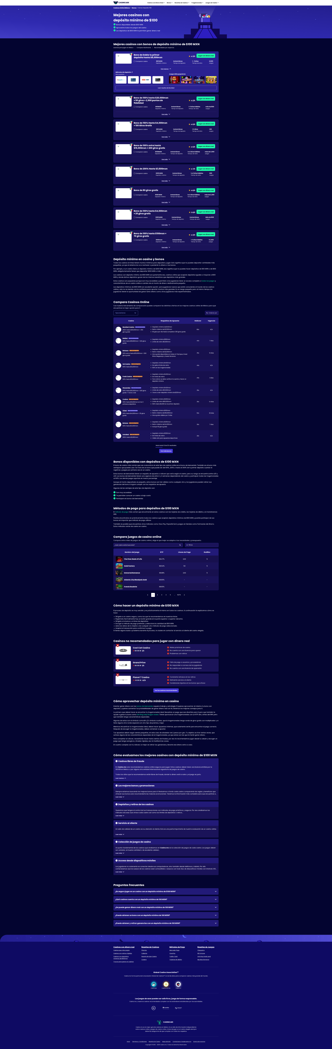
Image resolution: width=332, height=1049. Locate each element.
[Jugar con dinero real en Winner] (124, 172)
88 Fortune (201, 953)
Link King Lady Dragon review (148, 714)
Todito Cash (173, 956)
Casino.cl (178, 988)
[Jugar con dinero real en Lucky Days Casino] (124, 238)
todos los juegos (208, 281)
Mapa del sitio (166, 1041)
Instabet (126, 434)
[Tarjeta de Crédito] (157, 80)
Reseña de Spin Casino (149, 956)
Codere (125, 399)
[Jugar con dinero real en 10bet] (124, 216)
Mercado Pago (174, 950)
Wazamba (126, 388)
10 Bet (125, 411)
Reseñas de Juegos (205, 947)
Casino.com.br (166, 988)
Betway (125, 423)
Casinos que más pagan (121, 950)
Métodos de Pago (177, 947)
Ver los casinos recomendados (166, 690)
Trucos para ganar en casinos (123, 962)
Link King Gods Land (204, 956)
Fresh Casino (127, 376)
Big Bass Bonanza (203, 960)
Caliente (144, 953)
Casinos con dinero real (123, 947)
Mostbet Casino (128, 327)
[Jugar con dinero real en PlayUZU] (124, 193)
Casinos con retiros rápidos (122, 953)
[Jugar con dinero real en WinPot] (124, 128)
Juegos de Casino (211, 3)
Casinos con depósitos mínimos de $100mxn (121, 958)
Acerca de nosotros (199, 1041)
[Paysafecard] (121, 80)
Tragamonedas (196, 3)
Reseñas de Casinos (181, 3)
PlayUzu (144, 950)
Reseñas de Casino (154, 1041)
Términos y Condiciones (139, 1041)
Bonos (169, 3)
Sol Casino (126, 364)
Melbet (125, 338)
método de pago (121, 512)
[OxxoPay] (145, 80)
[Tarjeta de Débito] (133, 80)
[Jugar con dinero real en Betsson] (124, 150)
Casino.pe (154, 988)
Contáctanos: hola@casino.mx (182, 1041)
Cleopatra (200, 950)
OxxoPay (172, 953)
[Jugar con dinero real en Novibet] (124, 60)
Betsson (126, 351)
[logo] (121, 3)
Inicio (128, 1041)
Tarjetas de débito (175, 960)
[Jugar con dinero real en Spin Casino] (124, 104)
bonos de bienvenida (145, 706)
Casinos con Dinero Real (155, 3)
